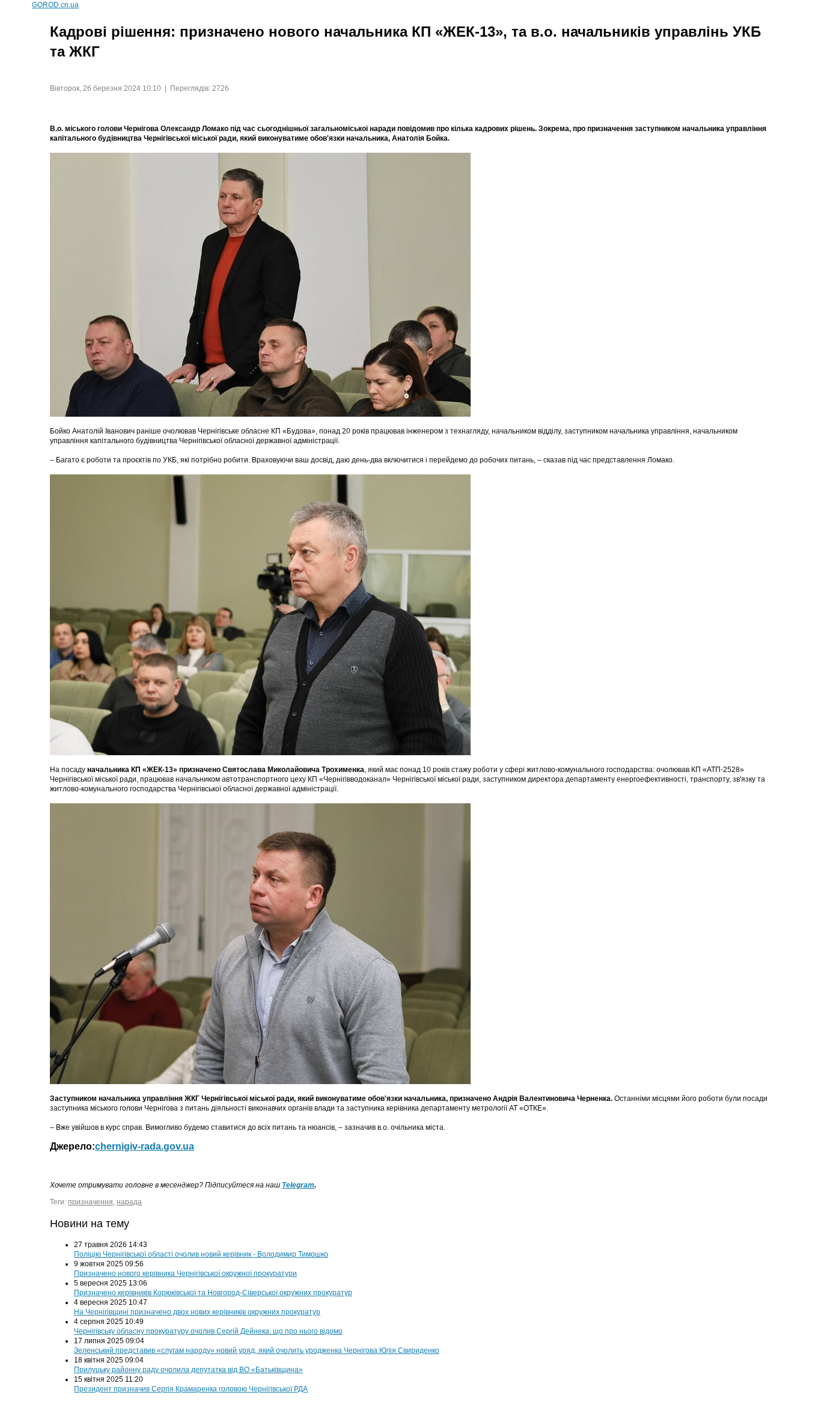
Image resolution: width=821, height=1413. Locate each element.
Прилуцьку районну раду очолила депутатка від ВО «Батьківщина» (188, 1369)
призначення (90, 1202)
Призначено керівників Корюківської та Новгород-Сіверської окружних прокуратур (213, 1293)
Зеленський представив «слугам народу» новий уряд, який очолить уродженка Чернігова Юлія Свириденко (256, 1350)
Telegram (298, 1185)
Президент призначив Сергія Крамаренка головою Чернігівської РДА (191, 1389)
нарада (129, 1202)
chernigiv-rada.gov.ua (144, 1146)
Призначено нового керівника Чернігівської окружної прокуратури (185, 1273)
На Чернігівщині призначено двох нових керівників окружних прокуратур (197, 1312)
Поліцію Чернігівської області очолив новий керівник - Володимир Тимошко (201, 1254)
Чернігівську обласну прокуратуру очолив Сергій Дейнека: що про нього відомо (208, 1331)
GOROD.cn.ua (55, 5)
